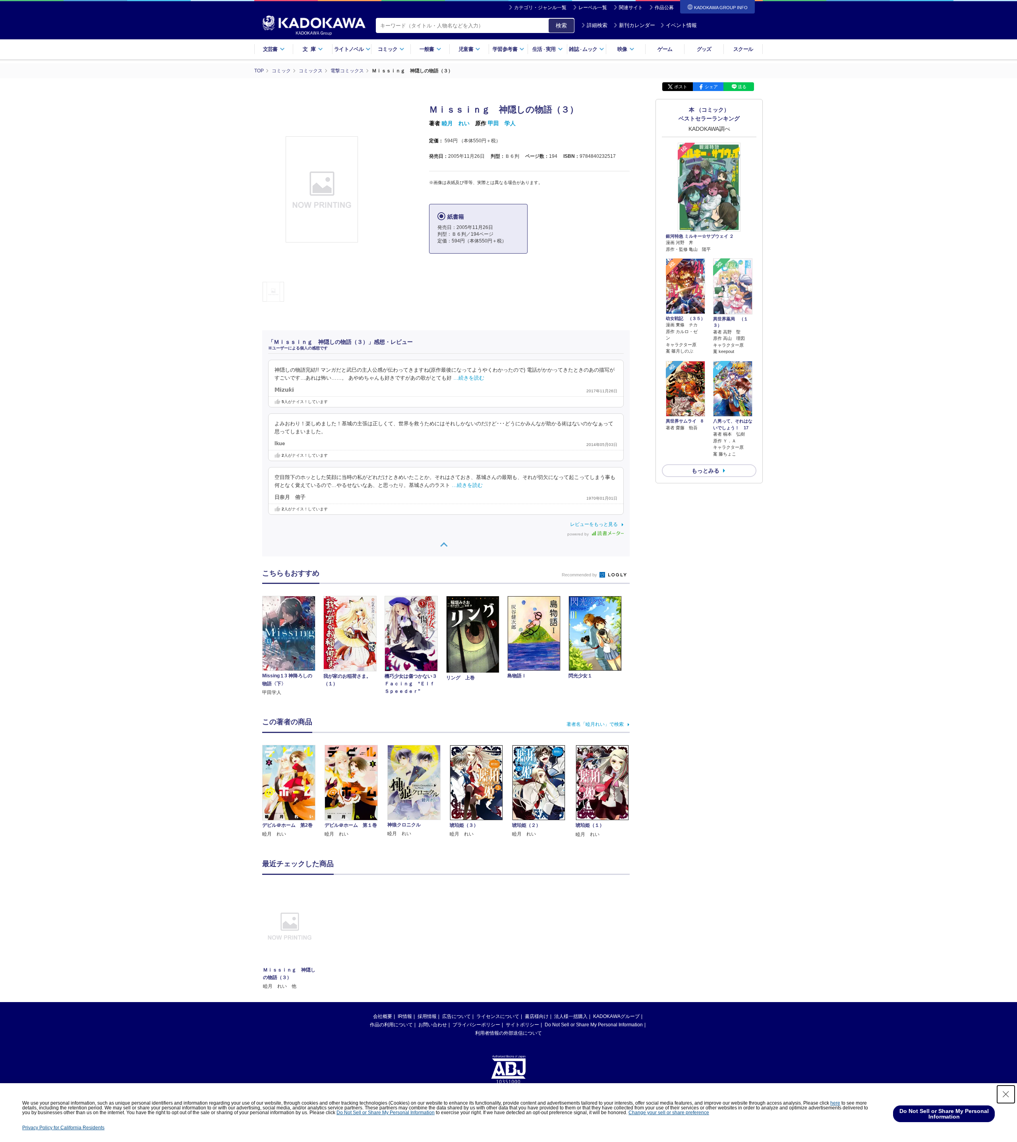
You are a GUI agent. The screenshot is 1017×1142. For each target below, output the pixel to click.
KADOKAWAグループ (616, 1016)
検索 (561, 25)
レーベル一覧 (592, 7)
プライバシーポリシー (476, 1025)
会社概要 (382, 1016)
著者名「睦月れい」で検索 (595, 724)
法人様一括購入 (571, 1016)
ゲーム (664, 49)
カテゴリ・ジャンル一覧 (540, 7)
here (835, 1103)
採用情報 (427, 1016)
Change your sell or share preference (668, 1112)
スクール (743, 49)
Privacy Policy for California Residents (63, 1127)
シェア (711, 86)
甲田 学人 (502, 123)
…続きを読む (468, 378)
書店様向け (537, 1016)
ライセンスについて (497, 1016)
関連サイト (631, 7)
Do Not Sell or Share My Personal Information (594, 1024)
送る (742, 86)
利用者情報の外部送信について (508, 1033)
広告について (456, 1016)
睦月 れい (456, 123)
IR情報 (405, 1016)
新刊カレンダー (637, 25)
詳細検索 (597, 25)
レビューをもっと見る (594, 524)
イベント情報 (681, 25)
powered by (578, 534)
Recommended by (580, 574)
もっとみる (705, 470)
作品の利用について (391, 1025)
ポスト (680, 86)
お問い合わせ (432, 1025)
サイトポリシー (522, 1025)
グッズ (704, 49)
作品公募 (664, 7)
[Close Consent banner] (1006, 1094)
